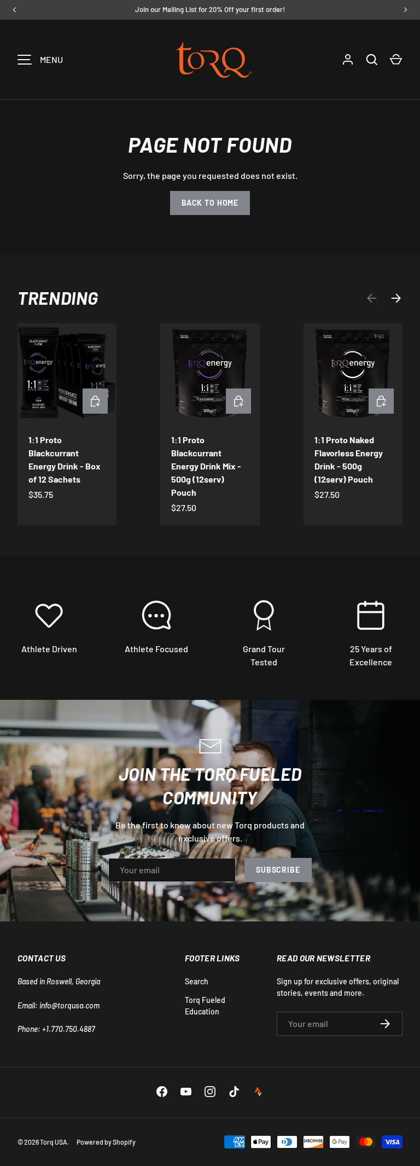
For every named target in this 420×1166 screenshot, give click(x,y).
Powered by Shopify (106, 1142)
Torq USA (53, 1142)
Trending (58, 297)
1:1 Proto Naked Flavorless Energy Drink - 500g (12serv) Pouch (348, 459)
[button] (396, 60)
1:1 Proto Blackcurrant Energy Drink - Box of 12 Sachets (64, 459)
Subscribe (278, 869)
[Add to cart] (95, 401)
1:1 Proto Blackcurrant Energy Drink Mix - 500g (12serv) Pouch (206, 465)
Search (196, 981)
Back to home (210, 202)
